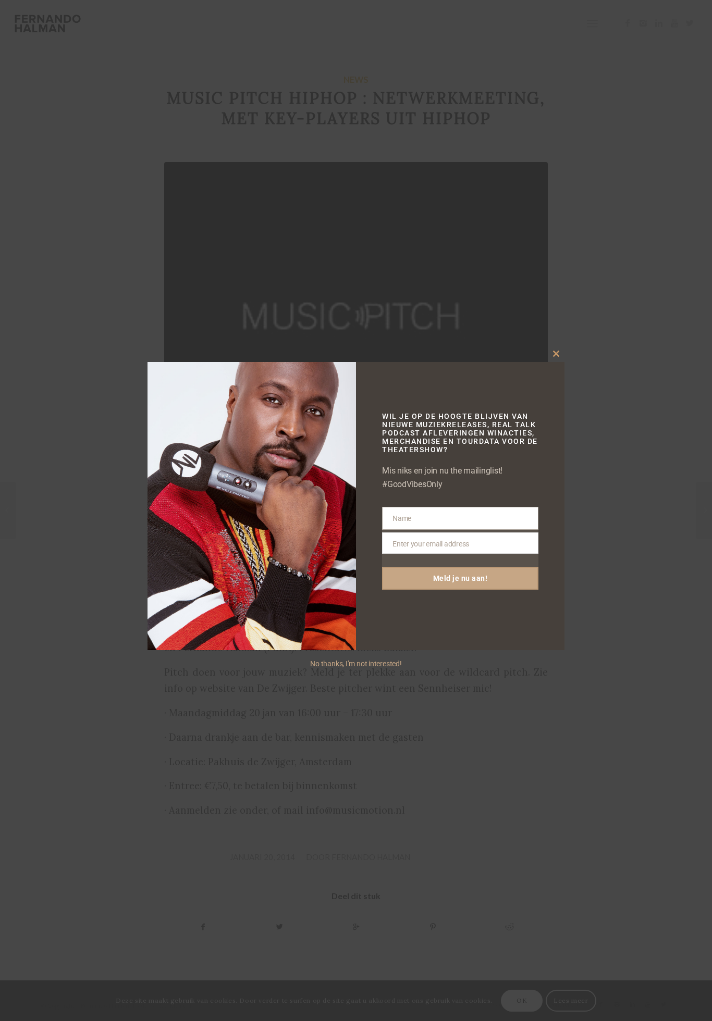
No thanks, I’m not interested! (355, 663)
